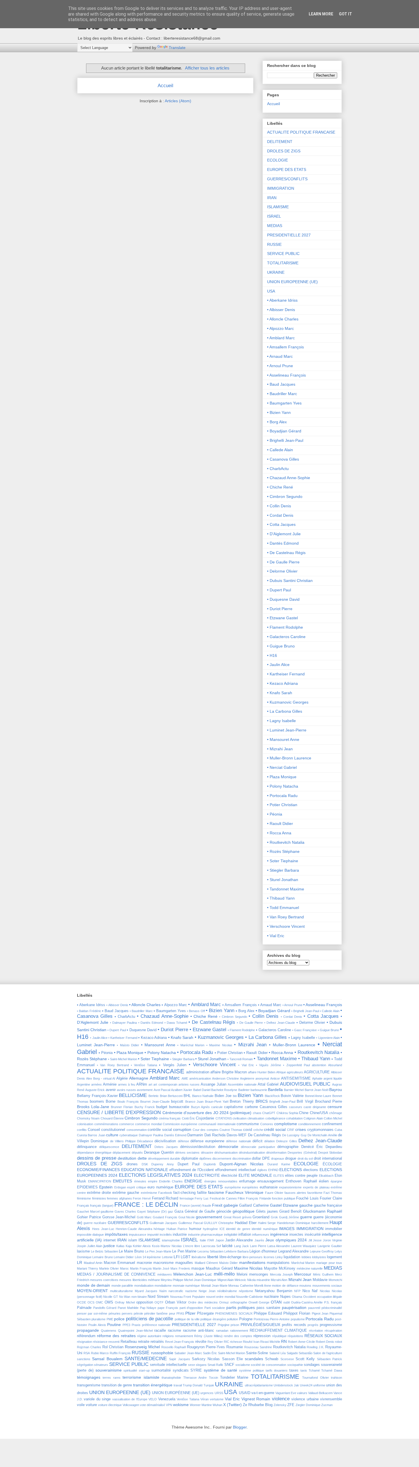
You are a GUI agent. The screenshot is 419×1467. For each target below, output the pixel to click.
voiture (91, 1405)
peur (172, 1313)
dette (142, 1158)
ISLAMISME (278, 207)
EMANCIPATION (99, 1181)
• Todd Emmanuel (283, 907)
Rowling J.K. (315, 1347)
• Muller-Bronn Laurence (289, 758)
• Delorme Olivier (282, 571)
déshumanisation (226, 1152)
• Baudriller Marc (282, 393)
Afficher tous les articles (207, 68)
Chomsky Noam (88, 1118)
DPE (266, 1158)
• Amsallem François (285, 347)
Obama (297, 1296)
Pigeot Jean (320, 1313)
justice (109, 1245)
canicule (217, 1107)
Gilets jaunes (267, 1211)
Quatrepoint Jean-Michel (135, 1330)
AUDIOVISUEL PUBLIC (305, 1084)
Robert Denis (325, 1341)
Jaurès (259, 1240)
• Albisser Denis (281, 309)
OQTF (159, 1302)
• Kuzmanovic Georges (287, 702)
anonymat (262, 1078)
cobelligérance (275, 1118)
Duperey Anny (162, 1164)
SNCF (229, 1365)
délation (269, 1141)
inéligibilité (230, 1234)
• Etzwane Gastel (282, 618)
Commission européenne (180, 1124)
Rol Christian (113, 1347)
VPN (169, 1405)
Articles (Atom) (178, 101)
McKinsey (287, 1268)
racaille (160, 1331)
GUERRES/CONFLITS (287, 179)
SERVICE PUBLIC (283, 253)
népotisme (246, 1291)
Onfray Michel (125, 1302)
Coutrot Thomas (230, 1129)
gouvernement (209, 1217)
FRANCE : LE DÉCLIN (146, 1204)
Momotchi (335, 1280)
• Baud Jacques (281, 384)
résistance (100, 1341)
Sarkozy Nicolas (206, 1359)
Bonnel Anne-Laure (318, 1096)
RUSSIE (274, 244)
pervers (127, 1313)
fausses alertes (295, 1192)
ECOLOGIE (277, 160)
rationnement (239, 1330)
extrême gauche (125, 1193)
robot (338, 1341)
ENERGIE (193, 1181)
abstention (319, 1065)
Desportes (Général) (302, 1152)
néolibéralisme (227, 1291)
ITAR (210, 1240)
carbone (251, 1107)
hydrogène (210, 1229)
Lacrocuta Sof (211, 1246)
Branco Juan (194, 1101)
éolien (324, 1181)
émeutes (140, 1181)
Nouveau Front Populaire (187, 1296)
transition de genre (116, 1385)
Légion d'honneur (263, 1251)
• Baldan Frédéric (89, 1011)
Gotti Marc (144, 1217)
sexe (191, 1364)
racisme (174, 1331)
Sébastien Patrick (329, 1359)
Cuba (338, 1129)
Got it (345, 14)
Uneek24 (306, 1385)
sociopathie (295, 1364)
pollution (232, 1319)
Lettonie (167, 1257)
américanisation (200, 1078)
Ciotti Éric (188, 1118)
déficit (258, 1141)
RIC (226, 1341)
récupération (333, 1330)
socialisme (242, 1364)
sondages (312, 1365)
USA (271, 291)
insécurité (313, 1235)
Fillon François (248, 1198)
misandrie (263, 1280)
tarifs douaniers (277, 1370)
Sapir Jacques (179, 1359)
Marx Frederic (180, 1268)
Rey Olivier (215, 1341)
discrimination (241, 1158)
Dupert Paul (189, 1164)
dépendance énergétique (94, 1152)
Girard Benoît (290, 1211)
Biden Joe (223, 1096)
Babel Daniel (201, 1090)
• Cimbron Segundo (284, 496)
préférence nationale (156, 1325)
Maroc (124, 1268)
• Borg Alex (277, 422)
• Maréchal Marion (190, 1045)
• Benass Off (196, 1011)
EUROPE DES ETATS (286, 169)
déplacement (121, 1152)
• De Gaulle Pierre (283, 562)
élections (310, 1170)
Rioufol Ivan (251, 1341)
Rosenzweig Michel (142, 1347)
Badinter (244, 1090)
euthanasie (269, 1187)
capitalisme (233, 1107)
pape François (168, 1307)
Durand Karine (278, 1164)
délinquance (87, 1147)
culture (112, 1135)
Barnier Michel (294, 1090)
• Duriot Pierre (279, 608)
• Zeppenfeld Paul (296, 1065)
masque (197, 1268)
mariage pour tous (329, 1262)
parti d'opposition (191, 1307)
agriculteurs (295, 1072)
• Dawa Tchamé (175, 1022)
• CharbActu (278, 468)
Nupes (285, 1297)
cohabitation (294, 1118)
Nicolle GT (110, 1296)
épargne (336, 1181)
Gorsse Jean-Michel (119, 1217)
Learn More (321, 14)
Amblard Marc (165, 1078)
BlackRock (272, 1096)
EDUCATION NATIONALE (144, 1169)
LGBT (185, 1257)
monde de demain (93, 1285)
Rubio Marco (100, 1353)
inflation (244, 1235)
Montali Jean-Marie (214, 1285)
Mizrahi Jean (300, 1279)
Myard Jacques (146, 1291)
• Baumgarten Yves (284, 403)
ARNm (141, 1084)
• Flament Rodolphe (285, 627)
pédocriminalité (332, 1307)
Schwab (271, 1359)
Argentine (83, 1084)
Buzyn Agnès (200, 1107)
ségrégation (85, 1364)
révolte (200, 1342)
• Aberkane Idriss (282, 300)
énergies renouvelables (220, 1181)
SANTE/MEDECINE (146, 1358)
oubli (286, 1302)
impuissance (137, 1234)
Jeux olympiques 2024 (286, 1240)
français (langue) (101, 1205)
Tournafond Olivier (315, 1377)
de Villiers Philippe (123, 1141)
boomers (97, 1102)
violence (281, 1398)
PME (110, 1319)
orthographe (238, 1302)
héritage (159, 1229)
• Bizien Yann (279, 412)
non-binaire (139, 1296)
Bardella (275, 1089)
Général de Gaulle (200, 1211)
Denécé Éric (312, 1147)
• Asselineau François (286, 375)
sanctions (83, 1359)
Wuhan (217, 1405)
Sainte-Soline (257, 1353)
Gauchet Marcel (88, 1211)
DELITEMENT (279, 141)
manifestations (252, 1262)
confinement (332, 1124)
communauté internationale (217, 1124)
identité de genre (238, 1229)
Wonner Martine (201, 1405)
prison (235, 1325)
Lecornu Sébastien (210, 1251)
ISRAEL (274, 216)
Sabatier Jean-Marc (188, 1353)
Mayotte (270, 1268)
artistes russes (189, 1084)
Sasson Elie (232, 1359)
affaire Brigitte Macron (228, 1072)
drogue (290, 1158)
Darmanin (195, 1135)
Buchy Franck (145, 1107)
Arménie (110, 1084)
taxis (303, 1370)
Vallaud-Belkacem (320, 1393)
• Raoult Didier (280, 823)
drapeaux (277, 1158)
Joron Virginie (332, 1240)
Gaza (178, 1211)
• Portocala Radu (282, 795)
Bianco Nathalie (203, 1096)
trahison (336, 1377)
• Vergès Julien (172, 1065)
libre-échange (230, 1257)
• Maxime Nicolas (219, 1045)
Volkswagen (131, 1405)
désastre (207, 1152)
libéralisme (199, 1257)
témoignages (88, 1377)
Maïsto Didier (228, 1262)
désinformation (276, 1152)
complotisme (285, 1123)
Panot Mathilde (128, 1307)
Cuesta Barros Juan (91, 1135)
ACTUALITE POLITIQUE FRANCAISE (301, 132)
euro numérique (160, 1187)
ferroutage (187, 1198)
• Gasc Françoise (304, 1030)
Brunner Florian (122, 1107)
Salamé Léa (277, 1353)
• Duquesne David (283, 599)
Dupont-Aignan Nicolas (241, 1164)
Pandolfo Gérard (105, 1307)
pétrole (138, 1313)
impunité (153, 1234)
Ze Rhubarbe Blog (257, 1405)
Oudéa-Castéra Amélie (307, 1302)
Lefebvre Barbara (236, 1251)
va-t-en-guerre (262, 1393)
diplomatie (189, 1158)
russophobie (162, 1352)
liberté (212, 1256)
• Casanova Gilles (283, 459)
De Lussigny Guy (294, 1135)
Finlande (265, 1198)
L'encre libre (191, 1246)
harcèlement (319, 1223)
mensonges (258, 1274)
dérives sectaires (187, 1152)
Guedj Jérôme (289, 1217)
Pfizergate (205, 1313)
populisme (298, 1319)
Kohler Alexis (142, 1246)
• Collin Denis (279, 506)
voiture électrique (110, 1405)
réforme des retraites (116, 1335)
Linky (279, 1257)
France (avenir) (191, 1205)
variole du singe (97, 1399)
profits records (294, 1325)
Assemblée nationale (242, 1084)
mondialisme (163, 1285)
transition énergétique (152, 1385)
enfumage (247, 1181)
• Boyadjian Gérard (284, 431)
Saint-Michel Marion (231, 1353)
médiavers (164, 1274)
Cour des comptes (206, 1129)
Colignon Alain (313, 1118)
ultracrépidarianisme (259, 1385)
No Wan (125, 1296)
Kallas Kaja (124, 1246)
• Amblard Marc (281, 338)
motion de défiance (285, 1285)
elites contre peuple (301, 1176)
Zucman (327, 1405)
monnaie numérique (186, 1285)
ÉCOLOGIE (332, 1164)
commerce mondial (148, 1124)
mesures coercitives (104, 1280)
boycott (177, 1102)
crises (300, 1129)
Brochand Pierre (328, 1102)
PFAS (180, 1313)
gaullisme (107, 1211)
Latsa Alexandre (278, 1246)
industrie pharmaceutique (205, 1234)
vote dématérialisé (152, 1405)
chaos (257, 1113)
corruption (182, 1129)
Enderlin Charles (171, 1181)
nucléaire (271, 1297)
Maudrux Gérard (219, 1268)
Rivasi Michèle (270, 1341)
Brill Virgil (305, 1102)
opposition (144, 1302)
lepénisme (154, 1257)
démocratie (228, 1146)
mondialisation (144, 1285)
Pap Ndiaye (148, 1307)
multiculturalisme (121, 1291)
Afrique (281, 1072)
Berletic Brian (158, 1096)
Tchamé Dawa (331, 1370)
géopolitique (244, 1211)
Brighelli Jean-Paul (282, 1101)
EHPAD (273, 1170)
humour (195, 1229)
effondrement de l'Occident (191, 1170)
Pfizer (190, 1313)
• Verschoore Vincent (286, 926)
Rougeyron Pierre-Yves (206, 1347)
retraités (157, 1342)
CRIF (290, 1129)
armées (96, 1084)
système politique (251, 1370)
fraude (206, 1205)
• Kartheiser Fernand (286, 674)
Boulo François (128, 1101)
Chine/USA (319, 1113)
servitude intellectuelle (168, 1365)
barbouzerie (259, 1090)
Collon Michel (333, 1118)
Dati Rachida (214, 1135)
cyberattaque (128, 1135)
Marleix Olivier (109, 1268)
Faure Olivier (274, 1192)
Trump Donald (192, 1385)
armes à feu (126, 1084)
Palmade (84, 1308)
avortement (144, 1090)
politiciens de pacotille (149, 1318)
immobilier (333, 1229)
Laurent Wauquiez (303, 1246)
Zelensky (280, 1405)
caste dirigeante (315, 1107)
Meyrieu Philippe (172, 1280)
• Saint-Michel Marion (122, 1059)
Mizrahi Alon (279, 1280)
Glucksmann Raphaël (322, 1211)
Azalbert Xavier (181, 1090)
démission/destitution (197, 1147)
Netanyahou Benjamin (273, 1291)
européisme (233, 1187)
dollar (256, 1158)
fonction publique (283, 1198)
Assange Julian (213, 1084)
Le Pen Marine (184, 1251)
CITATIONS (223, 1118)
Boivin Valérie (292, 1096)
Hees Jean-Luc (103, 1229)
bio (235, 1096)
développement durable (164, 1158)
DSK (145, 1164)
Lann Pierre (258, 1246)
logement (334, 1257)
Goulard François (165, 1217)
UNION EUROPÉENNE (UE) (175, 1393)
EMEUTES (122, 1181)
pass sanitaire (268, 1308)
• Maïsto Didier (128, 1045)
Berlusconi (175, 1096)
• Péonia (274, 814)
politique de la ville (187, 1319)
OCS (91, 1302)
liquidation (292, 1257)
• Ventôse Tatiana (144, 1065)
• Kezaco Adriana (282, 683)
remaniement (184, 1336)
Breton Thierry (242, 1102)
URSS (219, 1393)
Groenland (261, 1217)
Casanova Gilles (273, 1107)
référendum (86, 1336)
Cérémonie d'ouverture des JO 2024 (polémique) (207, 1112)
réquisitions (295, 1336)
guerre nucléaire (95, 1223)
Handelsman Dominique (293, 1223)
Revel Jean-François (179, 1341)
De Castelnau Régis (264, 1135)
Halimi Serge (267, 1223)
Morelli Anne (262, 1285)
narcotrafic (175, 1291)
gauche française (328, 1205)
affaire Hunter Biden (261, 1072)
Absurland (335, 1065)
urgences (206, 1393)
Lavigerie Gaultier (330, 1246)
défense (183, 1141)
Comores (266, 1124)
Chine (303, 1113)
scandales (254, 1358)
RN (284, 1341)
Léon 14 (140, 1257)
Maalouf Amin (93, 1262)
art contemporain (165, 1084)
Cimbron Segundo (141, 1118)
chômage (335, 1113)
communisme (248, 1124)
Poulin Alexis (97, 1325)
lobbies (306, 1257)
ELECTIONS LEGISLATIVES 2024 (155, 1175)
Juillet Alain (94, 1246)
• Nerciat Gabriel (282, 767)
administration (197, 1072)
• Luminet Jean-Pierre (286, 730)
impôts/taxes (116, 1234)
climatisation (255, 1118)
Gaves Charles (125, 1211)
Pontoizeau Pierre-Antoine (272, 1319)
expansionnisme (290, 1187)
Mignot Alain (225, 1280)
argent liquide (333, 1078)
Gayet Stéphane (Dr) (152, 1211)
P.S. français (333, 1302)
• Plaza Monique (281, 777)
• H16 (272, 655)
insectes (296, 1235)
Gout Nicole (186, 1217)
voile (81, 1405)
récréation (316, 1330)
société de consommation (268, 1364)
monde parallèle (122, 1285)
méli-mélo (224, 1274)
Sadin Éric (210, 1353)
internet (109, 1240)
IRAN (271, 197)
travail (178, 1385)
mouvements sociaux (327, 1285)
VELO (153, 1399)
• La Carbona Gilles (284, 711)
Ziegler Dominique (308, 1405)
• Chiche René (280, 487)
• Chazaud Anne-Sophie (288, 477)
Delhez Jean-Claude (320, 1140)
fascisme (216, 1192)
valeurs (302, 1393)
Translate (177, 47)
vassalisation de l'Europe (129, 1399)
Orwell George (259, 1302)
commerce (126, 1124)
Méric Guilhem (323, 1274)
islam (132, 1240)
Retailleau (129, 1342)
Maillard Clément (206, 1262)
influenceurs (260, 1234)
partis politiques (240, 1307)
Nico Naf (310, 1291)
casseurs (295, 1107)
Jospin (81, 1246)
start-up (144, 1370)
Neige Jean (207, 1291)
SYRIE (196, 1370)
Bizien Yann (250, 1095)
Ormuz (224, 1302)
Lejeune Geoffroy (322, 1251)
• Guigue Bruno (281, 646)
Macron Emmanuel (119, 1263)
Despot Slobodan (330, 1152)
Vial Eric (232, 1399)
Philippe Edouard (268, 1313)
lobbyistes (319, 1257)
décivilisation (165, 1141)
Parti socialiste (214, 1307)
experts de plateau (316, 1187)
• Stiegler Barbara (283, 870)
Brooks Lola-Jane (93, 1106)
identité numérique (264, 1229)
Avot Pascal (162, 1090)
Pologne (246, 1319)
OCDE (81, 1302)
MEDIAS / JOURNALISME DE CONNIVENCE (116, 1274)
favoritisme (314, 1192)
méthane (154, 1280)
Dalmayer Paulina (151, 1135)
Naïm (163, 1291)
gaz (170, 1211)
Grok (274, 1217)
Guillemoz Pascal (190, 1223)
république (279, 1336)
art (150, 1084)
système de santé (220, 1370)
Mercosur (302, 1274)
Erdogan (120, 1187)
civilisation (240, 1118)
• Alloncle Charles (282, 319)
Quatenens (108, 1330)
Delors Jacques (166, 1147)
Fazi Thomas (333, 1192)
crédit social (275, 1129)
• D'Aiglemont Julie (284, 534)
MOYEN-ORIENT (92, 1290)
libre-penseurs (253, 1257)
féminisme (84, 1198)
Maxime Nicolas (248, 1268)
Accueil (165, 85)
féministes (99, 1198)
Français (83, 1205)
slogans (201, 1364)
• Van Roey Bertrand (285, 917)
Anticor (275, 1078)
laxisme (83, 1251)
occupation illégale (329, 1296)
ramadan (222, 1330)
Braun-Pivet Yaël (216, 1101)
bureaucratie (179, 1107)
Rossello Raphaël (173, 1347)
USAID (244, 1393)
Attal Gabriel (268, 1084)
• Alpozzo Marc (280, 328)
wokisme (181, 1404)
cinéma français (170, 1118)
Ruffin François (120, 1353)
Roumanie (234, 1347)
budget (161, 1107)
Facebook (165, 1192)
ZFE (290, 1405)
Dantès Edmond (175, 1135)
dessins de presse (96, 1158)
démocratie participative (258, 1147)
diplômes (205, 1158)
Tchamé (314, 1370)
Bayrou (335, 1089)
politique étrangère (213, 1319)
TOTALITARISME (282, 263)
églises (262, 1170)
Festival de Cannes (223, 1198)
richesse (236, 1341)
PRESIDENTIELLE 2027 (289, 235)
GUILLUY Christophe (218, 1223)
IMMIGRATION (280, 188)
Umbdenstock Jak (286, 1385)
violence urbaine (304, 1399)
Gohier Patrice (89, 1217)
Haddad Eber (246, 1223)
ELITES (278, 1175)
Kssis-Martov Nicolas (167, 1246)
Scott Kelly (305, 1359)
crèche (258, 1129)
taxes (293, 1370)
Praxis (136, 1325)
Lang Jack (241, 1246)
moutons (305, 1285)
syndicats (181, 1370)
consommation (137, 1129)
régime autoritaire (149, 1336)
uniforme (319, 1385)
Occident (309, 1296)
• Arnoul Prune (280, 365)
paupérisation (294, 1307)
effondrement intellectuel (235, 1170)
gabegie (230, 1205)
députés (137, 1152)
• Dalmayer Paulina (123, 1022)
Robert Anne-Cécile (301, 1341)
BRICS (262, 1101)
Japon (219, 1240)
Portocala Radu (319, 1319)
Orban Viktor (175, 1302)
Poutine (114, 1324)
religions (168, 1336)
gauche (306, 1205)
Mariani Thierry (87, 1268)
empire (152, 1181)
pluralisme (98, 1319)
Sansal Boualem (107, 1358)
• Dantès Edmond (283, 543)
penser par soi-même (92, 1313)
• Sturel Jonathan (282, 879)
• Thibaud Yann (281, 898)
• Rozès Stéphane (283, 851)
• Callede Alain (280, 450)
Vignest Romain (255, 1399)
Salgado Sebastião (299, 1353)
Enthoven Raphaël (301, 1181)
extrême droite (99, 1193)
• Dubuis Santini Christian (290, 580)
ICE (222, 1229)
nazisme (191, 1291)
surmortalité (161, 1370)
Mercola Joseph (281, 1274)
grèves (247, 1217)
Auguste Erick (95, 1090)
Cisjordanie (205, 1118)
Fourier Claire (331, 1198)
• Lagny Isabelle (281, 720)
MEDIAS (274, 225)
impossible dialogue (90, 1234)
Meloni (242, 1274)
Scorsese (287, 1359)
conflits (82, 1129)
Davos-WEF (237, 1135)
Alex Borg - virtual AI (100, 1078)
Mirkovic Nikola (245, 1280)
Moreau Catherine (240, 1285)
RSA (87, 1353)
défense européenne (207, 1141)
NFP (297, 1291)
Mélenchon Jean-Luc (192, 1274)
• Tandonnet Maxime (285, 889)
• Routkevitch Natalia (285, 842)
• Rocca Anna (279, 833)
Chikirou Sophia (287, 1113)
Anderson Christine (225, 1078)
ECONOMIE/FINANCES (98, 1169)
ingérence (279, 1234)
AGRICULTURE (317, 1072)
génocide (223, 1211)
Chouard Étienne (112, 1118)
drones (132, 1164)
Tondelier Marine (234, 1378)
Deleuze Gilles (286, 1141)
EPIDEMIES (87, 1187)
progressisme (331, 1325)
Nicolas (325, 1291)
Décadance (145, 1141)
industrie (180, 1235)
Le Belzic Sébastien (104, 1251)
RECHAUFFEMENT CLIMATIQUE (278, 1331)
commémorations (106, 1124)
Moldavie (320, 1280)
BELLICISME (133, 1095)
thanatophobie (171, 1377)
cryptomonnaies (320, 1130)
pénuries (115, 1313)
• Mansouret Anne (283, 739)
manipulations (278, 1263)
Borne (110, 1102)
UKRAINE (275, 272)
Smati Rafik (215, 1364)
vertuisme (216, 1399)
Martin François (141, 1268)
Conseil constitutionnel (106, 1130)
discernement (221, 1158)
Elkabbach (326, 1175)
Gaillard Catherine (254, 1205)
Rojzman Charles (89, 1347)
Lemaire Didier (124, 1257)
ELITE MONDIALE (255, 1175)
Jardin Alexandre (239, 1240)
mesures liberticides (133, 1280)
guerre (306, 1217)
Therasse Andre (195, 1377)
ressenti (113, 1341)
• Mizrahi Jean (280, 749)
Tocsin (213, 1377)
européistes (250, 1187)
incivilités (166, 1234)
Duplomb (210, 1164)
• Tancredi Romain (240, 1059)
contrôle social (160, 1130)
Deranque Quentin (159, 1153)
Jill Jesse (315, 1240)
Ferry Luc (202, 1198)
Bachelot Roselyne (224, 1090)
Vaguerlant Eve (285, 1393)
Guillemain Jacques (163, 1223)
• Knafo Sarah (279, 692)
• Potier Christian (282, 804)
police (119, 1319)
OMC (99, 1302)
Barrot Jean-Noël (316, 1090)
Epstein (106, 1187)
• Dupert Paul (279, 590)
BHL (187, 1096)
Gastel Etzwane (284, 1205)
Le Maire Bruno (131, 1251)
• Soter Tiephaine (282, 861)
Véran (204, 1399)
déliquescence (109, 1147)
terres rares (111, 1377)
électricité (229, 1176)
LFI (177, 1256)
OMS (109, 1302)
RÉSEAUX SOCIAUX (323, 1335)
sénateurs (101, 1364)
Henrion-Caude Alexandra (134, 1229)
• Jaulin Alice (278, 664)
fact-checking (184, 1193)
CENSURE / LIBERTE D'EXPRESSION (119, 1112)
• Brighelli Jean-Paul (285, 440)
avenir (111, 1090)
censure (335, 1106)
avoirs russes (126, 1090)
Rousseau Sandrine (258, 1347)
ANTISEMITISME (296, 1078)
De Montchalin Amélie (322, 1135)
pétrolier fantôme (156, 1313)
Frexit (217, 1205)
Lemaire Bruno (102, 1257)
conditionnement (309, 1124)
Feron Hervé (142, 1198)
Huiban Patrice (176, 1229)
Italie (203, 1240)
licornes (269, 1257)
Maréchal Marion (303, 1262)
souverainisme (108, 1370)
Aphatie (317, 1078)
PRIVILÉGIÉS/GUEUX (260, 1324)
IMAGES (286, 1228)
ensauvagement (270, 1181)
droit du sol (305, 1158)
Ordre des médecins (203, 1302)
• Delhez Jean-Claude (279, 1022)
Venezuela (166, 1399)
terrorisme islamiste (141, 1377)
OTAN (276, 1302)
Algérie (122, 1078)
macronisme (163, 1263)
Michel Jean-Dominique (200, 1280)
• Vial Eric (275, 935)
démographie (287, 1147)
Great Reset (232, 1217)
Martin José (161, 1268)
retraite (143, 1342)
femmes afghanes (119, 1198)
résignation (84, 1341)
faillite (202, 1193)
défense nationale (238, 1141)
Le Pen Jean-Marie (158, 1251)
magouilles (184, 1263)
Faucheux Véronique (244, 1192)
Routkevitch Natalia (289, 1347)
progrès (313, 1325)
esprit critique (136, 1187)
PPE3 (126, 1325)
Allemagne (138, 1078)
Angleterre (247, 1078)
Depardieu (334, 1147)
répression (261, 1336)
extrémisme (149, 1192)
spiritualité (130, 1370)
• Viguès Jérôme (268, 1065)
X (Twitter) (232, 1404)
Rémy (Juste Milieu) (208, 1336)
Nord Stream (158, 1297)
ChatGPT (268, 1113)
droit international (328, 1158)
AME (185, 1078)
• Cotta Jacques (281, 524)
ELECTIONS (290, 1169)
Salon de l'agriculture (327, 1353)
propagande (88, 1330)
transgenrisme (88, 1385)
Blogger (240, 1427)
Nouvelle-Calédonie (249, 1296)
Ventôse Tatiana (188, 1399)
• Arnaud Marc (280, 356)
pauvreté (314, 1307)
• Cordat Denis (280, 515)
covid (247, 1130)
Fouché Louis (307, 1198)
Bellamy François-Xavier (97, 1096)
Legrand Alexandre (293, 1251)
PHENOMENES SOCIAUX (233, 1313)
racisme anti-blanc (198, 1331)
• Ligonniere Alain (328, 1037)
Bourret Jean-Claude (155, 1101)
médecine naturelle (310, 1268)
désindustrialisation (252, 1152)
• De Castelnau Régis (286, 552)
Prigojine (223, 1325)
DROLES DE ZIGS (283, 151)
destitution (127, 1158)
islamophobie (171, 1240)
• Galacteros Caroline (286, 636)
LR (79, 1262)
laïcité (227, 1245)
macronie (144, 1263)
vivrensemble (331, 1399)
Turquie (209, 1385)
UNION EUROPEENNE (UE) (292, 281)
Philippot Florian (296, 1313)
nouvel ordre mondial (220, 1296)
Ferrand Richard (165, 1198)
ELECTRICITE (207, 1175)
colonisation (85, 1124)
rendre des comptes (238, 1336)
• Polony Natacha (282, 786)
